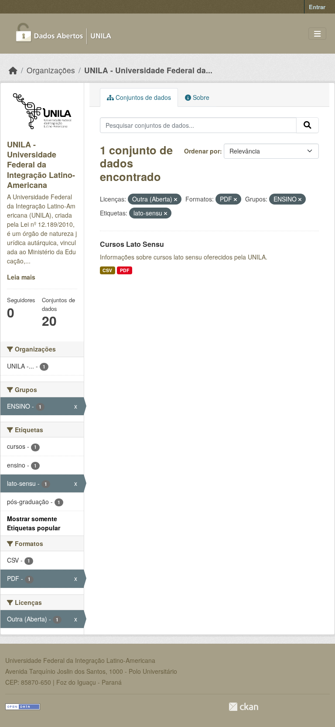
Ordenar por (202, 151)
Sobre (200, 97)
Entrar (317, 7)
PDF (124, 270)
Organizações (51, 70)
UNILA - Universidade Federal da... (148, 70)
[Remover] (175, 199)
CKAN (243, 706)
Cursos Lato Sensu (132, 244)
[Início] (13, 70)
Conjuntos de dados (142, 97)
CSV (107, 270)
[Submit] (307, 125)
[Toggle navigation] (317, 33)
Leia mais (21, 277)
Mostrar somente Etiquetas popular (33, 523)
